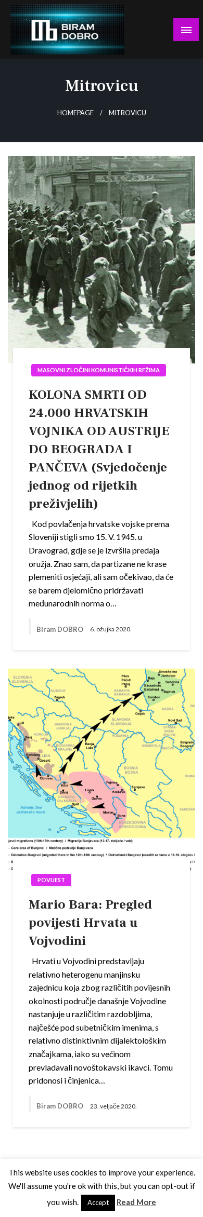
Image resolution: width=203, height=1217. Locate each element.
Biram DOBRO (60, 629)
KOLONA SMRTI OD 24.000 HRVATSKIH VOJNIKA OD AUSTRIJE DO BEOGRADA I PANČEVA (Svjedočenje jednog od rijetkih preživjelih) (99, 449)
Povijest (51, 879)
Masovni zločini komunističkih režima (98, 370)
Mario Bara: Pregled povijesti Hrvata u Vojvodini (90, 922)
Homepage (75, 113)
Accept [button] (98, 1202)
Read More (136, 1202)
